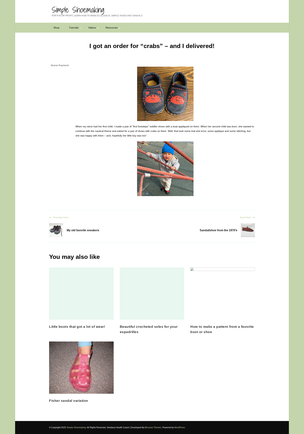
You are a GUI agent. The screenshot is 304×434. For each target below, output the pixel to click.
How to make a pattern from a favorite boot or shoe (222, 329)
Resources (112, 27)
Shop (56, 27)
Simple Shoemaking (78, 10)
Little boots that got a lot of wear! (77, 326)
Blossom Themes (153, 427)
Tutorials (74, 27)
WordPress (179, 427)
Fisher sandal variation (68, 401)
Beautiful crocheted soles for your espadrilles (149, 329)
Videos (92, 27)
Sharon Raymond (60, 65)
